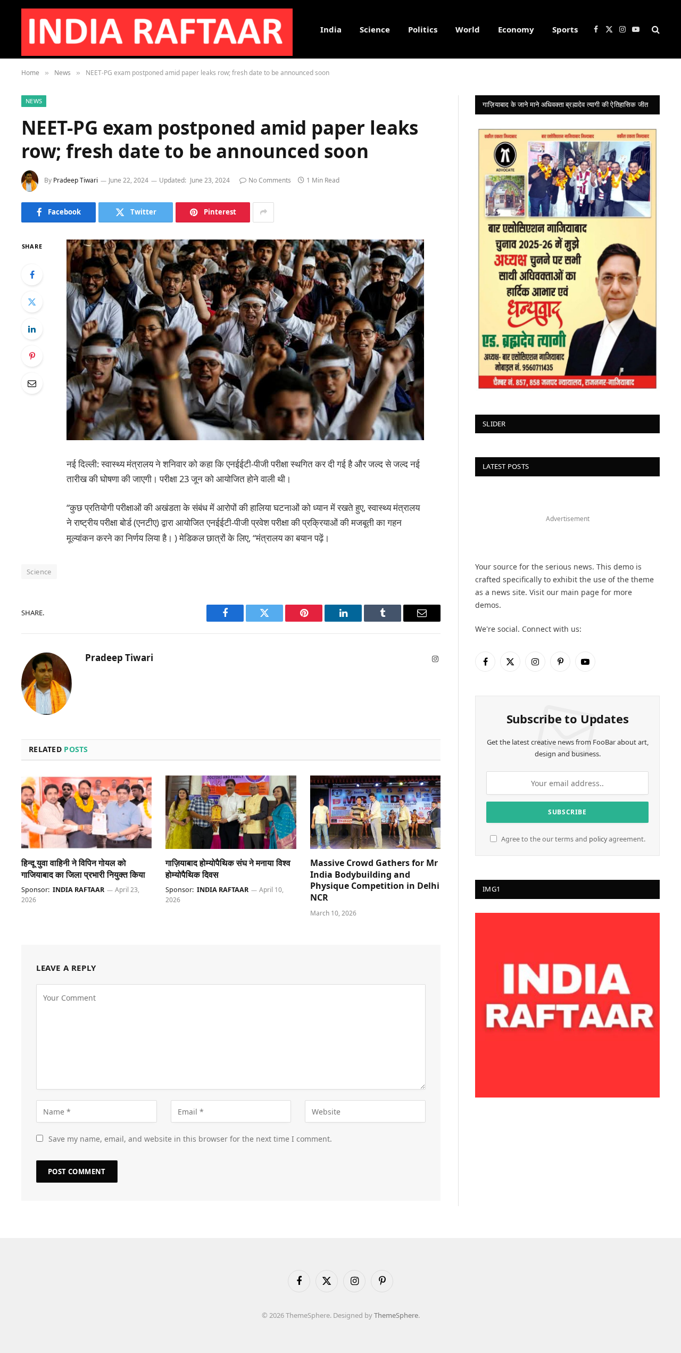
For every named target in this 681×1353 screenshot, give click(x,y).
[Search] (655, 30)
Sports (565, 29)
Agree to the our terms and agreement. (572, 839)
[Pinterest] (32, 356)
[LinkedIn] (32, 329)
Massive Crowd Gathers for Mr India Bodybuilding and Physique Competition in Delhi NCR (374, 880)
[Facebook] (32, 274)
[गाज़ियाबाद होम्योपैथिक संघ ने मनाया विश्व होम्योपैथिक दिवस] (230, 812)
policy (598, 839)
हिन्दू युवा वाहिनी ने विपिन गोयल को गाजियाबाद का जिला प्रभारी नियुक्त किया (83, 868)
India (331, 29)
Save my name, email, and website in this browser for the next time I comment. (190, 1139)
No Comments (269, 180)
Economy (516, 29)
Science (375, 29)
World (467, 29)
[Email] (32, 383)
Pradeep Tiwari (75, 180)
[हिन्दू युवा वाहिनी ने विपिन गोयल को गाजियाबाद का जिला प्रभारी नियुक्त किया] (86, 812)
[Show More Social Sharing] (263, 212)
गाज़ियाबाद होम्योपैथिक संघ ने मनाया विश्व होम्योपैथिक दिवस (227, 868)
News (34, 101)
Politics (422, 29)
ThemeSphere (396, 1315)
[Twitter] (32, 301)
